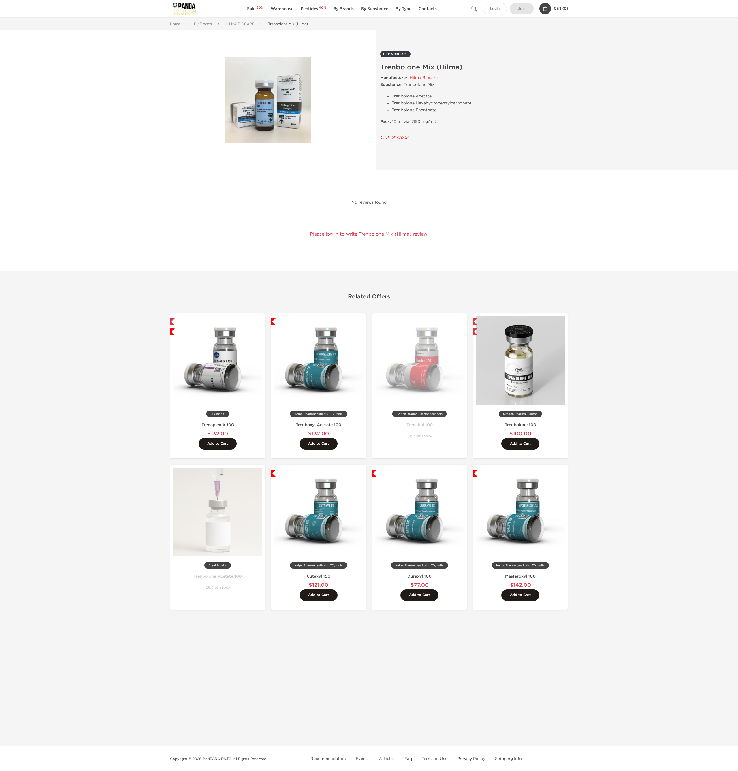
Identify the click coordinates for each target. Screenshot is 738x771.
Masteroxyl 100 (520, 576)
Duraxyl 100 (419, 576)
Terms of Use (434, 758)
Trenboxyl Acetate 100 (318, 424)
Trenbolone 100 (520, 424)
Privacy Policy (471, 758)
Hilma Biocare (424, 77)
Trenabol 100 (419, 424)
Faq (408, 758)
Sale (255, 8)
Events (362, 758)
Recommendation (328, 758)
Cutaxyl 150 (318, 576)
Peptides (313, 8)
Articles (387, 758)
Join (521, 9)
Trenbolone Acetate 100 (217, 576)
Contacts (428, 8)
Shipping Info (508, 758)
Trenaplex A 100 (218, 424)
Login (495, 9)
